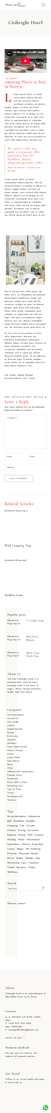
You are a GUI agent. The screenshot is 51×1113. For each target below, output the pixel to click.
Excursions (12, 736)
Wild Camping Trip (18, 545)
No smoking (33, 848)
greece (39, 834)
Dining (10, 732)
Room (10, 858)
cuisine (30, 825)
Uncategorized (14, 796)
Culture (11, 725)
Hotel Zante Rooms (17, 746)
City (25, 378)
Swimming (13, 862)
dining (21, 830)
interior (26, 844)
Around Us (12, 718)
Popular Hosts (14, 775)
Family (22, 834)
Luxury (10, 753)
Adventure (34, 816)
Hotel (21, 839)
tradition (33, 862)
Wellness (12, 872)
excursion (33, 830)
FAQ (30, 834)
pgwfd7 (13, 78)
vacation (21, 867)
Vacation (11, 799)
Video (31, 867)
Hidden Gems (14, 595)
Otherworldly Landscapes (20, 771)
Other (10, 767)
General (11, 739)
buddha (30, 821)
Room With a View (17, 782)
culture (11, 830)
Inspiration (13, 844)
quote (34, 853)
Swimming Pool (15, 785)
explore (11, 834)
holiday (11, 839)
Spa (38, 858)
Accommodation (13, 378)
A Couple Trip (35, 620)
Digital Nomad (25, 375)
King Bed (37, 844)
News (10, 764)
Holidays (11, 743)
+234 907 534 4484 (19, 1023)
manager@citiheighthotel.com (23, 1029)
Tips (23, 862)
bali (9, 821)
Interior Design (15, 750)
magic (20, 848)
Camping (12, 825)
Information (33, 839)
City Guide (10, 375)
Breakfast (19, 821)
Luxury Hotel (13, 757)
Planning (24, 853)
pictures (12, 853)
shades (29, 858)
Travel (31, 378)
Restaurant (12, 778)
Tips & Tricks (14, 789)
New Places (13, 760)
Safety (19, 858)
